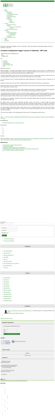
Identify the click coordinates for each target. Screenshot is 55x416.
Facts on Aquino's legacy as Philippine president (13, 150)
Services (8, 25)
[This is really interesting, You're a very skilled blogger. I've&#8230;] (5, 312)
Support (5, 39)
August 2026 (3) (7, 277)
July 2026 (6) (6, 279)
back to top (3, 222)
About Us (6, 10)
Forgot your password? (9, 238)
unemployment (6, 63)
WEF (4, 66)
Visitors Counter (28, 355)
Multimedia (9, 18)
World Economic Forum (8, 64)
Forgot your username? (9, 240)
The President (9, 13)
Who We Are (9, 12)
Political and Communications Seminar (16, 402)
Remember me (5, 232)
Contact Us (9, 17)
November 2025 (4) (8, 296)
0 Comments (7, 68)
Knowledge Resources (11, 37)
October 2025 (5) (7, 298)
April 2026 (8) (6, 286)
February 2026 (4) (7, 290)
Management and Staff (11, 16)
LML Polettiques (13, 33)
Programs (6, 23)
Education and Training (11, 24)
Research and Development (12, 29)
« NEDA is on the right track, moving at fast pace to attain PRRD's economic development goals (31, 138)
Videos (11, 21)
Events (5, 38)
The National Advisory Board (12, 14)
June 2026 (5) (6, 281)
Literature (6, 30)
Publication (9, 36)
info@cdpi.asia (4, 374)
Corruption (5, 62)
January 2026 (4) (7, 292)
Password (4, 230)
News (8, 31)
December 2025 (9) (8, 294)
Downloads (6, 40)
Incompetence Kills (11, 313)
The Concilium (10, 15)
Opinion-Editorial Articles (12, 32)
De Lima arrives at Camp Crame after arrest (12, 145)
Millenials (5, 61)
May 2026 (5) (6, 284)
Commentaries (12, 34)
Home (5, 9)
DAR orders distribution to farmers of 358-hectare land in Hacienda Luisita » (27, 139)
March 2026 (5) (7, 288)
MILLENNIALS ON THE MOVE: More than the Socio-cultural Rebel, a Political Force (21, 148)
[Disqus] (27, 169)
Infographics (12, 22)
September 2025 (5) (8, 300)
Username (4, 228)
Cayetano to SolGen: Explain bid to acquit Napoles (14, 147)
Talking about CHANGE (8, 146)
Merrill (40, 310)
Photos (11, 20)
